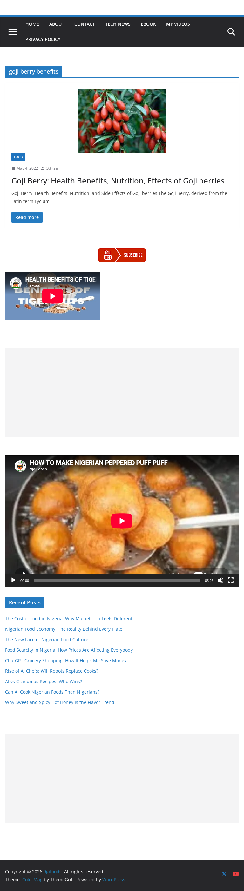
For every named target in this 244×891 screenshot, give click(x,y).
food (18, 157)
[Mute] (220, 580)
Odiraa (52, 168)
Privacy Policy (42, 39)
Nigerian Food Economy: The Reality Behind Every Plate (63, 629)
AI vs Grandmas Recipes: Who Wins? (43, 681)
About (56, 24)
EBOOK (148, 24)
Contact (84, 24)
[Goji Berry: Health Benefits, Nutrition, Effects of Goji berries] (122, 121)
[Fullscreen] (230, 580)
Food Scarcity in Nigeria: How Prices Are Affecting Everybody (69, 650)
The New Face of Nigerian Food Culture (46, 639)
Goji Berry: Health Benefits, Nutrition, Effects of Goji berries (118, 180)
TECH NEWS (118, 24)
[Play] (13, 580)
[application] (122, 521)
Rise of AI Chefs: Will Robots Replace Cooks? (51, 671)
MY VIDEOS (178, 24)
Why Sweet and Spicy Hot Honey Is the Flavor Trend (59, 702)
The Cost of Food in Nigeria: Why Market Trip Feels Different (68, 618)
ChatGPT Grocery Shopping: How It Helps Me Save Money (65, 660)
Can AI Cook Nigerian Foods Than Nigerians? (52, 692)
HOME (32, 24)
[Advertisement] (122, 392)
